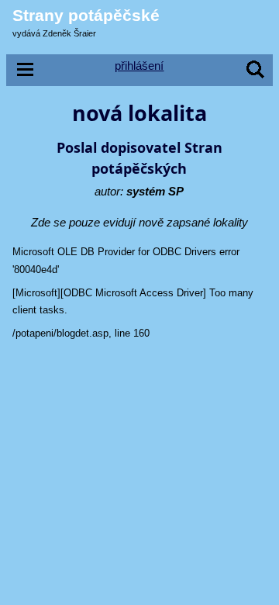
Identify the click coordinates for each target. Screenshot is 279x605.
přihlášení (139, 65)
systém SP (155, 191)
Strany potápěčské (86, 15)
